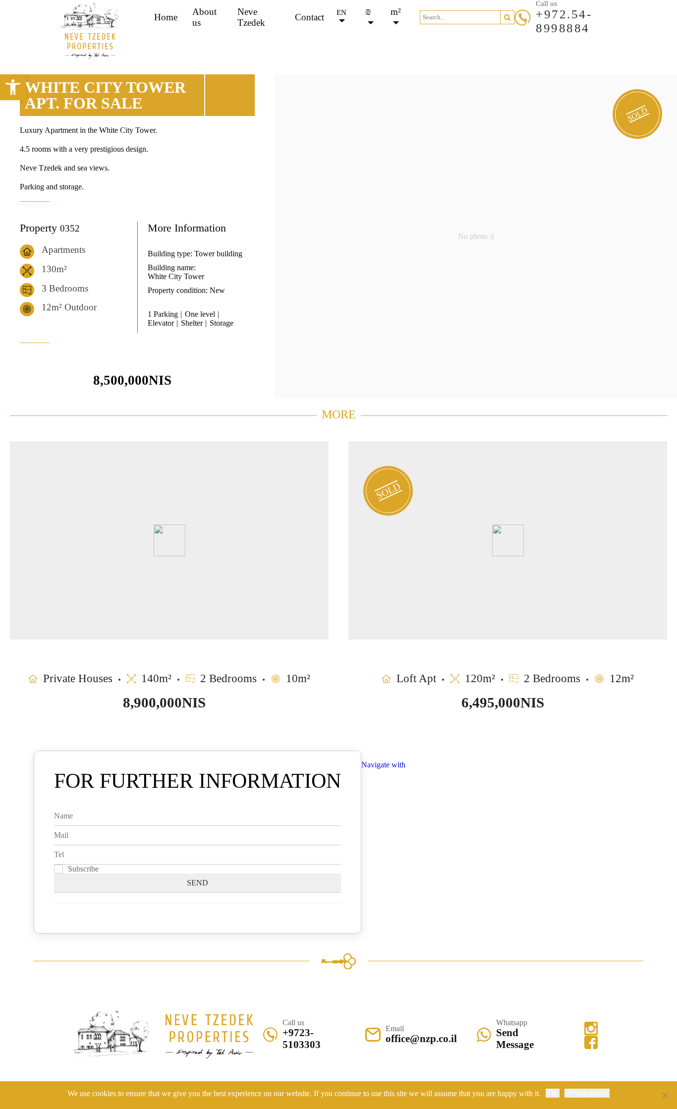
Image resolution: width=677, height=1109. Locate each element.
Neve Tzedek (251, 17)
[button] (507, 17)
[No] (665, 1095)
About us (204, 17)
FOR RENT (366, 40)
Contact (309, 17)
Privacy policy (587, 1093)
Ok (553, 1093)
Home (165, 17)
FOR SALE (310, 40)
